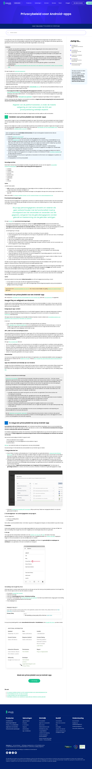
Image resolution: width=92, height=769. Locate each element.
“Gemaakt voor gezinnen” (25, 97)
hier (6, 370)
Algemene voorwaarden (12, 378)
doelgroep (7, 314)
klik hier (54, 761)
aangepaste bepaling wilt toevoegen (21, 509)
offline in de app (51, 536)
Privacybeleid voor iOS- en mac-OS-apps (17, 694)
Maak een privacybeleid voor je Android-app (76, 64)
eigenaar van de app (18, 137)
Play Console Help (13, 342)
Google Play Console (17, 593)
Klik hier (6, 445)
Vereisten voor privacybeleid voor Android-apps (77, 46)
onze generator (48, 297)
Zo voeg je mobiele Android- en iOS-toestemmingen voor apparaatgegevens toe (33, 195)
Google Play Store (50, 622)
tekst (43, 535)
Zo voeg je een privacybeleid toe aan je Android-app (77, 60)
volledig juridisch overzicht (20, 129)
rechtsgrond (16, 140)
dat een (34, 87)
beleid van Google (25, 358)
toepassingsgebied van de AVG (21, 288)
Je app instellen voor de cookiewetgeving (17, 695)
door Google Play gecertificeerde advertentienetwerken (48, 358)
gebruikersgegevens (20, 71)
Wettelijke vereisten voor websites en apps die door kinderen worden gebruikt (26, 697)
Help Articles (39, 26)
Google (10, 221)
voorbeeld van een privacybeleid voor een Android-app (26, 297)
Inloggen (68, 3)
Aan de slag (34, 680)
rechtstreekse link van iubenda (29, 598)
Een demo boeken (78, 3)
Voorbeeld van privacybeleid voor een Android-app (76, 51)
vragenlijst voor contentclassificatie (17, 325)
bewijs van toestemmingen (54, 288)
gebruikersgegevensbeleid (13, 92)
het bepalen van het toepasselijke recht (47, 127)
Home (33, 26)
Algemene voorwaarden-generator (18, 413)
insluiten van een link (35, 535)
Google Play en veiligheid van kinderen (77, 56)
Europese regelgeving (55, 152)
